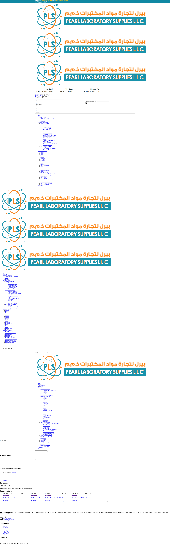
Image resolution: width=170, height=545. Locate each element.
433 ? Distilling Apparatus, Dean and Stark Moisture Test (54, 497)
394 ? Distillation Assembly (35, 497)
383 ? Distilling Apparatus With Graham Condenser (80, 497)
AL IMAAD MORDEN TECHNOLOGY (63, 0)
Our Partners (5, 527)
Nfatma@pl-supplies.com (8, 519)
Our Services (5, 528)
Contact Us (5, 534)
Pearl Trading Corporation (47, 0)
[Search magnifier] (86, 103)
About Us (5, 526)
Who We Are (5, 531)
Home (1, 458)
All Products (6, 458)
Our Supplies (5, 530)
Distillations (12, 458)
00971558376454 (7, 518)
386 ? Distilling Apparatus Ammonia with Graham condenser (13, 497)
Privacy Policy (6, 532)
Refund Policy (6, 533)
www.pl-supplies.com (7, 520)
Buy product (6, 495)
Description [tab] (5, 480)
